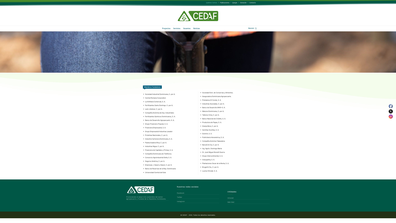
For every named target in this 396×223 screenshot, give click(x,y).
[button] (252, 28)
